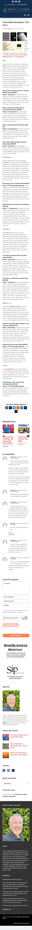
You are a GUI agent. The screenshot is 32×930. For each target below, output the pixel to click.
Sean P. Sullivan (8, 28)
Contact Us (7, 909)
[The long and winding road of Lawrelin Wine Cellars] (9, 425)
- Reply (16, 458)
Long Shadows (20, 56)
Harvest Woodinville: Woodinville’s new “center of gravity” (18, 745)
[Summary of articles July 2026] (24, 425)
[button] (4, 436)
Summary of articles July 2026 (23, 439)
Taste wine (11, 534)
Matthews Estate (7, 56)
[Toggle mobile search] (25, 15)
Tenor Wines (23, 55)
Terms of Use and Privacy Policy (21, 923)
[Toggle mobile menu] (28, 15)
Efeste (7, 55)
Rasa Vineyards (14, 55)
